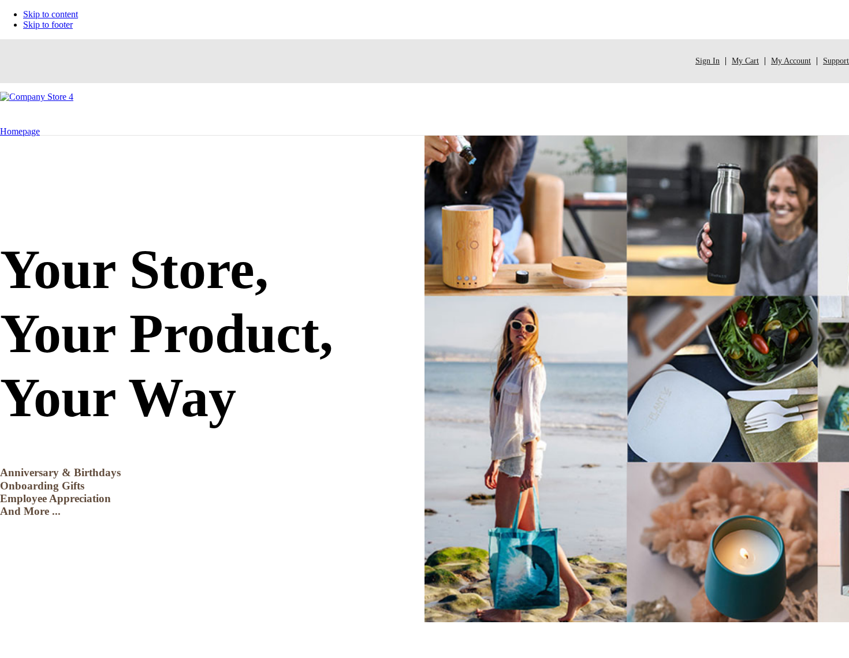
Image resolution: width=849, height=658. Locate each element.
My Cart (745, 61)
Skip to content (50, 14)
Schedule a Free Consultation (65, 540)
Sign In (707, 61)
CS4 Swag (120, 641)
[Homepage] (36, 109)
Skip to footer (48, 24)
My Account (791, 61)
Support (836, 61)
